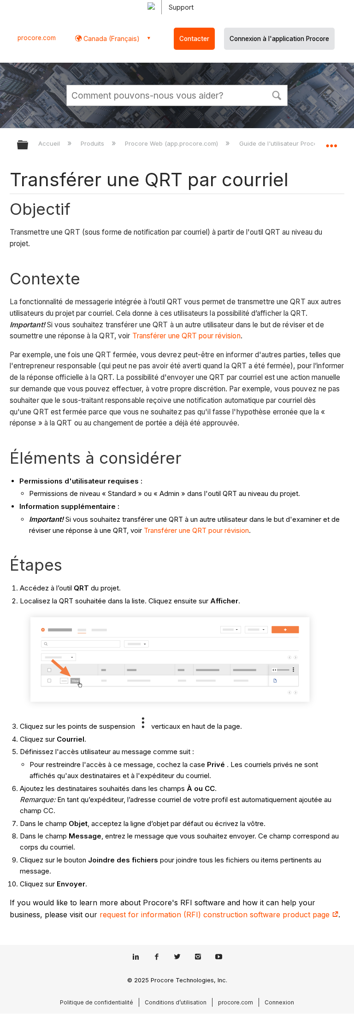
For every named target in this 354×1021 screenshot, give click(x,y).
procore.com (37, 37)
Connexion (279, 1002)
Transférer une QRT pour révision (186, 335)
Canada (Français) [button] (111, 38)
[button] (277, 94)
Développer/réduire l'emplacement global (331, 142)
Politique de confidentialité (96, 1002)
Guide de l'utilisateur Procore (282, 143)
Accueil (50, 143)
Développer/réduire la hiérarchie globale (28, 145)
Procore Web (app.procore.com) (172, 143)
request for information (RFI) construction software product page (216, 914)
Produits (93, 143)
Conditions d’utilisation (175, 1002)
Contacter (194, 38)
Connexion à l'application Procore (279, 38)
